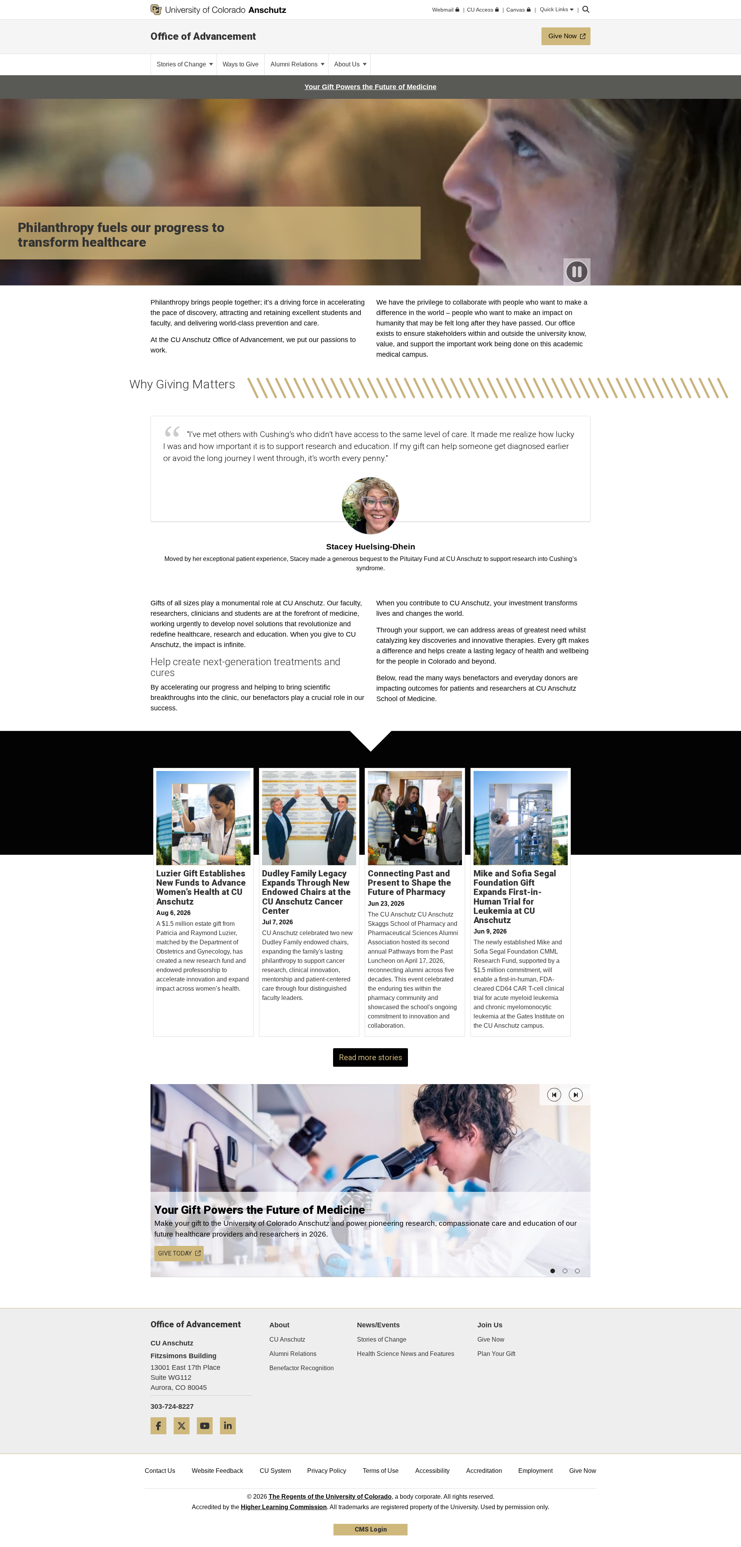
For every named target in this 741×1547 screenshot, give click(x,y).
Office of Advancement (203, 36)
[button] (554, 1094)
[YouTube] (207, 1437)
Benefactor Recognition (301, 1368)
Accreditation (484, 1470)
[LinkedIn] (231, 1437)
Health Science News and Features (405, 1353)
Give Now (490, 1339)
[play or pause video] (576, 271)
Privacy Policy (326, 1470)
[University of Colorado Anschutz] (218, 9)
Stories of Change (182, 64)
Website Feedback (217, 1470)
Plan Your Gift (496, 1353)
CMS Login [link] (371, 1529)
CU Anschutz (287, 1339)
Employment (535, 1470)
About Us (347, 64)
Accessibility (432, 1470)
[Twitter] (184, 1437)
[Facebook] (161, 1437)
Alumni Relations (295, 64)
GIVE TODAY (175, 1253)
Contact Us (160, 1470)
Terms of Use (381, 1470)
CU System (275, 1470)
